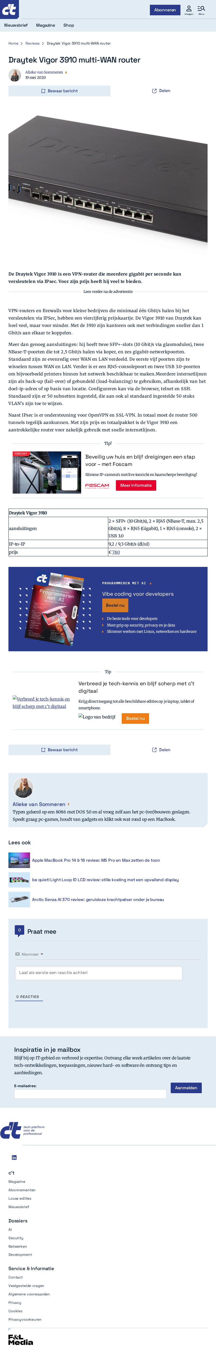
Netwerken (17, 1246)
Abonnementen (22, 1190)
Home (13, 43)
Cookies (15, 1311)
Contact (15, 1277)
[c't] (9, 9)
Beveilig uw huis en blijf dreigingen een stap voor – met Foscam (140, 460)
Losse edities (19, 1198)
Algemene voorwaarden (29, 1294)
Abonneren (165, 10)
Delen (164, 90)
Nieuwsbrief (18, 1206)
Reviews (33, 43)
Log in (15, 80)
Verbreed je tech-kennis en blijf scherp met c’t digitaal (136, 687)
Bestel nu (115, 605)
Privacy (14, 1302)
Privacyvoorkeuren (25, 1319)
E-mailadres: (25, 1086)
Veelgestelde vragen (26, 1285)
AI (10, 1229)
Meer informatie (136, 485)
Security (15, 1238)
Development (20, 1254)
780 (116, 552)
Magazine (16, 1181)
